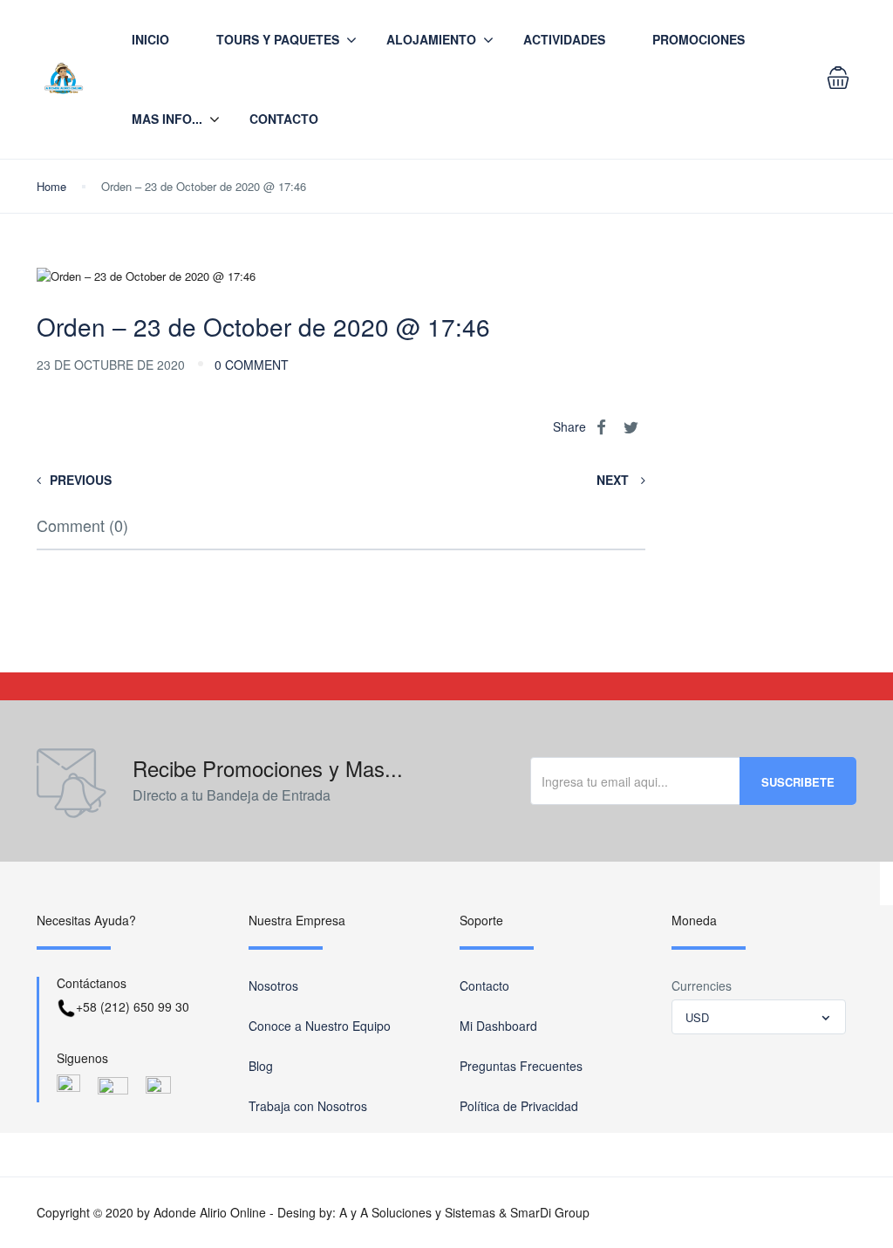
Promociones (698, 39)
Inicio (150, 39)
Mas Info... (167, 118)
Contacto (283, 118)
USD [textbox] (697, 1017)
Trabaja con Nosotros (308, 1106)
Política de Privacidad (519, 1106)
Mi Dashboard (498, 1025)
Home (51, 186)
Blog (261, 1065)
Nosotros (273, 985)
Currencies (701, 985)
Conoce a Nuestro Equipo (320, 1025)
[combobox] (758, 1016)
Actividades (564, 39)
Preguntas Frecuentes (521, 1065)
